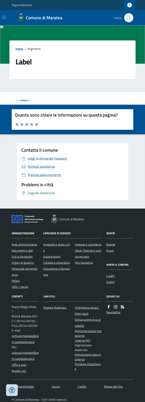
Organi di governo (23, 262)
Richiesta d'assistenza (88, 366)
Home (19, 48)
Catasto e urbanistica (56, 262)
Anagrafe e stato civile (56, 247)
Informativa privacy (87, 307)
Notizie (110, 244)
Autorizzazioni (52, 256)
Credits (82, 386)
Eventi (110, 282)
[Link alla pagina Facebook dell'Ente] (108, 307)
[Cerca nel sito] (127, 17)
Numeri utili (19, 371)
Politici (16, 280)
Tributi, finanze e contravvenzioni (88, 253)
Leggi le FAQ (82, 340)
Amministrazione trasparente (88, 333)
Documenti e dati (22, 250)
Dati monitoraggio (23, 386)
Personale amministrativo (25, 271)
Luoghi (110, 276)
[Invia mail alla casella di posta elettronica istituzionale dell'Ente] (25, 339)
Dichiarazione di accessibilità (88, 322)
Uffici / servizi (20, 286)
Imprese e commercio (88, 244)
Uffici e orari (19, 365)
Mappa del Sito (113, 386)
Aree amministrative (24, 244)
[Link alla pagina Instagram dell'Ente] (115, 307)
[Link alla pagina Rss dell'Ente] (122, 307)
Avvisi (110, 250)
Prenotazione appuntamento (88, 357)
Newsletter (113, 312)
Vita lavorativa (84, 262)
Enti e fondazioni (22, 256)
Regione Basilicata (22, 5)
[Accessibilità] (12, 390)
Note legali (81, 313)
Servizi (56, 386)
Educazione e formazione (56, 271)
